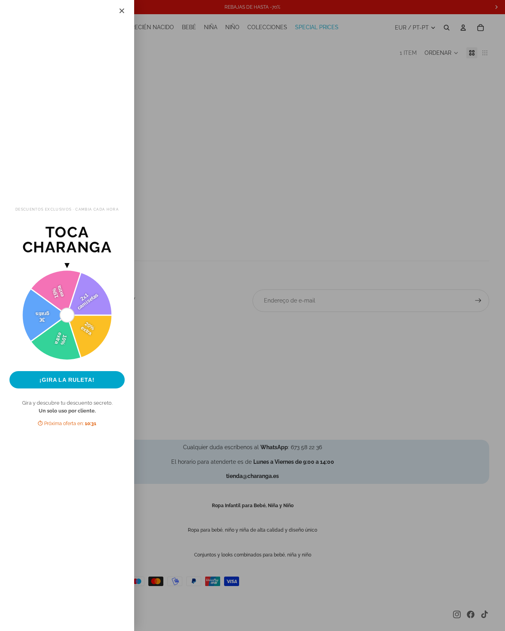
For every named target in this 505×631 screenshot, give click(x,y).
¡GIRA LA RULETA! (67, 380)
